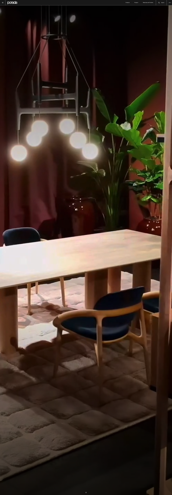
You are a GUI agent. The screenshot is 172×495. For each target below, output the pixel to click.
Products (128, 2)
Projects (136, 2)
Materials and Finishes (148, 2)
